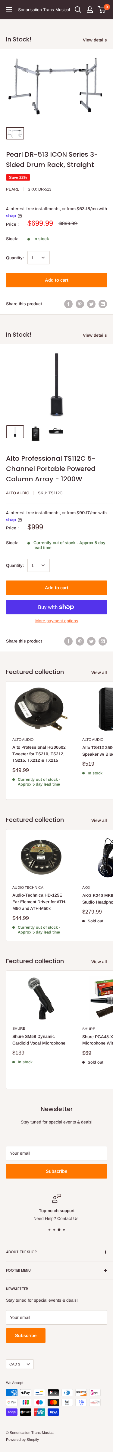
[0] (102, 9)
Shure (18, 1028)
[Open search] (78, 9)
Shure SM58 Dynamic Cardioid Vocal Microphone (38, 1039)
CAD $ (14, 1364)
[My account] (90, 9)
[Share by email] (103, 303)
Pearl (12, 189)
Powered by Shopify (22, 1439)
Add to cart (56, 280)
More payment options (56, 620)
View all (99, 672)
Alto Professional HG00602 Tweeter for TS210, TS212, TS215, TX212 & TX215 (39, 754)
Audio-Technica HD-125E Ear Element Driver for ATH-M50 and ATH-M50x (39, 902)
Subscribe (56, 1171)
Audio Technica (27, 887)
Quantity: (15, 257)
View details (95, 40)
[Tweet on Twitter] (91, 303)
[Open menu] (9, 9)
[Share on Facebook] (68, 303)
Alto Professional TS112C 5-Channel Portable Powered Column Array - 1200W (51, 469)
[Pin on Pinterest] (80, 303)
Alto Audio (17, 493)
